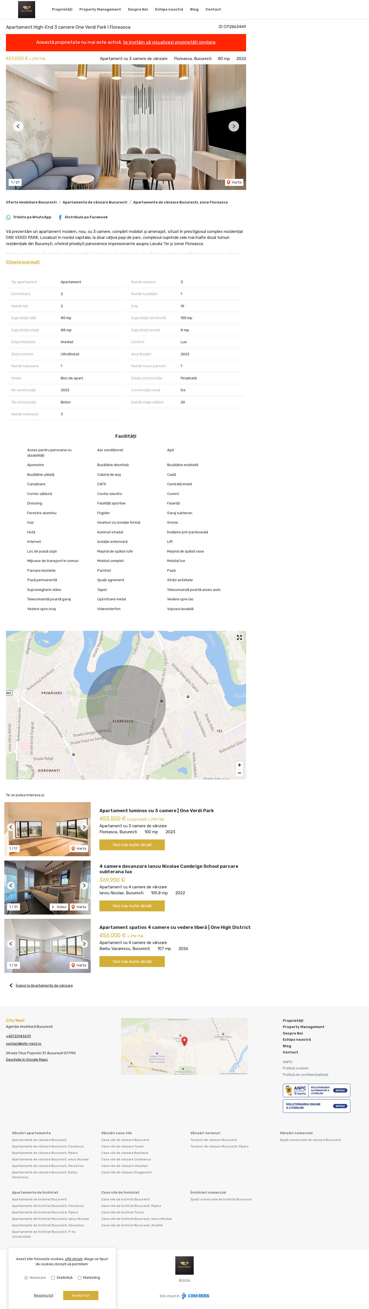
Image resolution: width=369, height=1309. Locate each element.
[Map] (126, 705)
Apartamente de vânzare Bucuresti (95, 202)
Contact (213, 9)
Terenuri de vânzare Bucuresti (213, 1140)
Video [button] (61, 907)
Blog (194, 9)
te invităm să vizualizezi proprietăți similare (169, 42)
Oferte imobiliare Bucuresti (31, 202)
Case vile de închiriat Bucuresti (125, 1199)
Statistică (64, 1277)
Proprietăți (62, 9)
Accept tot (81, 1295)
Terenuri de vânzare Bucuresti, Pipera (219, 1146)
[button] (18, 126)
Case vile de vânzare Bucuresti (125, 1140)
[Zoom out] (239, 773)
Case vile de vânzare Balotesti (124, 1153)
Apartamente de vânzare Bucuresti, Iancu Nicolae (50, 1159)
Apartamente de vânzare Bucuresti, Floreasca (47, 1146)
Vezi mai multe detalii (132, 844)
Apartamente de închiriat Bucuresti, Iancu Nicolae (50, 1219)
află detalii (73, 1259)
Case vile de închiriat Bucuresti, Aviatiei (132, 1225)
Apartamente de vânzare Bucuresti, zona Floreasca (180, 202)
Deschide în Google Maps (27, 1059)
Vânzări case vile (116, 1133)
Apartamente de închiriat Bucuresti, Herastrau (48, 1225)
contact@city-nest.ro (23, 1044)
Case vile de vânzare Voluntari (124, 1166)
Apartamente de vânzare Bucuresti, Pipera (45, 1153)
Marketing (91, 1277)
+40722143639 (18, 1036)
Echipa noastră (169, 9)
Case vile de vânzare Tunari (122, 1146)
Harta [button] (236, 182)
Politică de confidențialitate (305, 1075)
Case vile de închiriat (120, 1192)
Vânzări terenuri (205, 1133)
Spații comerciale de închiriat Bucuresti (221, 1199)
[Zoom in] (239, 765)
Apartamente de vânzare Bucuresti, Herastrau (48, 1166)
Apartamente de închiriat (35, 1192)
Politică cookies (296, 1068)
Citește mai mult (23, 262)
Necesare (38, 1277)
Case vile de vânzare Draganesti (126, 1172)
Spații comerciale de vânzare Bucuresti (310, 1140)
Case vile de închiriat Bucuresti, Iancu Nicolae (136, 1219)
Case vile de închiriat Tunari (122, 1212)
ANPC (288, 1062)
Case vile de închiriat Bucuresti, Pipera (131, 1206)
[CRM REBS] (194, 1296)
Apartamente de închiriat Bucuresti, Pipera (45, 1212)
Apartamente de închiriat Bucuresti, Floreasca (48, 1206)
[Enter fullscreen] (239, 637)
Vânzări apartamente (31, 1133)
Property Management (100, 9)
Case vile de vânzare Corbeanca (126, 1159)
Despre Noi (138, 9)
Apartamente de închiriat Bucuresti (39, 1199)
